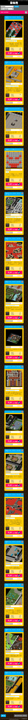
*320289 (19, 102)
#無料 (7, 171)
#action (16, 86)
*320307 (19, 56)
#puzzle (7, 41)
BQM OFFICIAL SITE (20, 715)
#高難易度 (12, 86)
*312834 (19, 666)
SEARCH (16, 6)
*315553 (19, 320)
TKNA (20, 38)
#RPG (11, 41)
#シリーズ (17, 305)
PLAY (12, 53)
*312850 (19, 623)
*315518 (19, 444)
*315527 (19, 405)
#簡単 (15, 41)
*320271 (19, 143)
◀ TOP (3, 715)
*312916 (19, 488)
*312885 (19, 535)
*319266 (19, 232)
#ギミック (19, 217)
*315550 (19, 360)
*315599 (19, 275)
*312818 (19, 709)
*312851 (19, 578)
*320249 (19, 187)
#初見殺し (13, 217)
